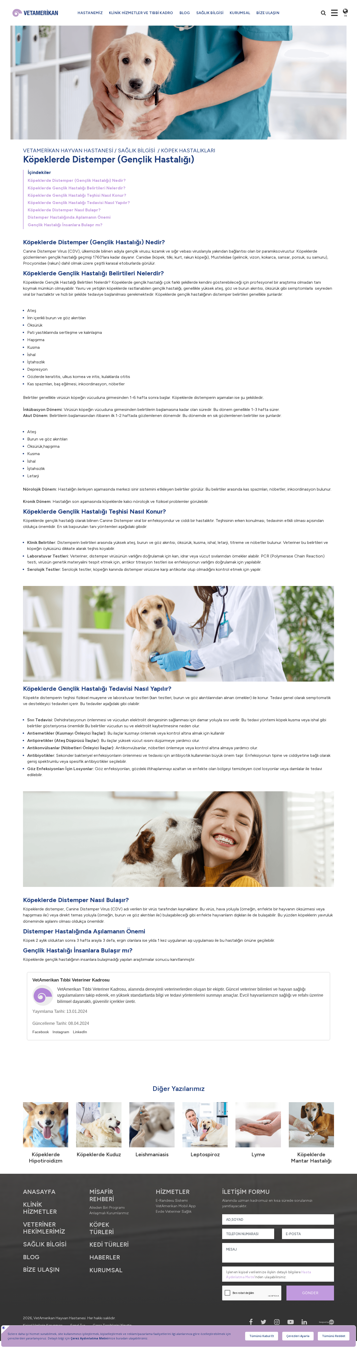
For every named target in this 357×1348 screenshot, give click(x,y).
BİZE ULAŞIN (267, 13)
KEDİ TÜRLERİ (109, 1244)
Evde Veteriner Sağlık (174, 1211)
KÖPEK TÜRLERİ (101, 1228)
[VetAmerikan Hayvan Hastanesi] (35, 13)
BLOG (185, 13)
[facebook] (251, 1322)
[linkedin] (304, 1322)
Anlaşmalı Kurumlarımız (109, 1213)
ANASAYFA (39, 1191)
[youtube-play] (290, 1322)
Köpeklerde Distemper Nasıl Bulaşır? (64, 209)
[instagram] (277, 1322)
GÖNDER (310, 1293)
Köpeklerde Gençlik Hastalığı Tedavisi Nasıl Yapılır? (79, 202)
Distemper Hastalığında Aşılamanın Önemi (69, 217)
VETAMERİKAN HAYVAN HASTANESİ (68, 150)
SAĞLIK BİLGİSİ (136, 150)
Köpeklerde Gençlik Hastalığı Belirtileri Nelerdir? (76, 187)
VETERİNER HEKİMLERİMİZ (44, 1228)
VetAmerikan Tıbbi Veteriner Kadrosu (71, 980)
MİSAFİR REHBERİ (101, 1195)
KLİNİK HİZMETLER (40, 1208)
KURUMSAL (240, 13)
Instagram (61, 1032)
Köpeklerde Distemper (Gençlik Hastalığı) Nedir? (77, 180)
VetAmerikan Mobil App (176, 1206)
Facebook (40, 1032)
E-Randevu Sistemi (172, 1200)
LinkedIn (80, 1032)
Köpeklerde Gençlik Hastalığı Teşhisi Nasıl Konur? (77, 195)
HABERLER (104, 1257)
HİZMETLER (172, 1191)
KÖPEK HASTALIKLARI (188, 150)
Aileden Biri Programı (107, 1207)
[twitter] (263, 1322)
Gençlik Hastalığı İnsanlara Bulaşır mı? (65, 224)
